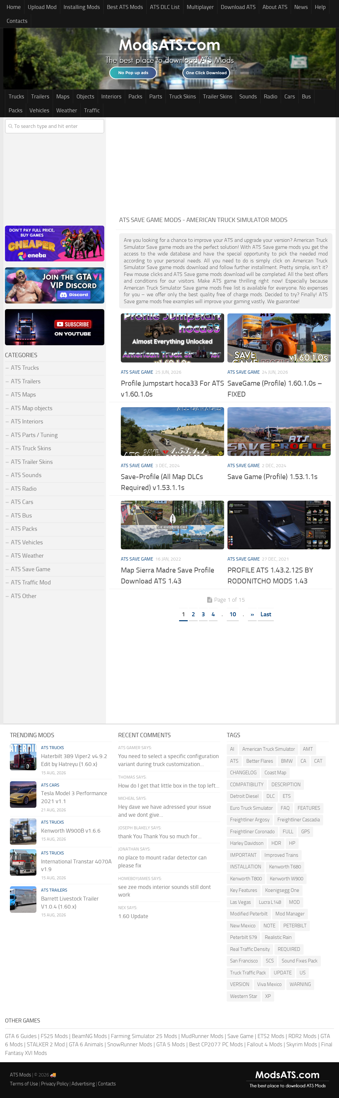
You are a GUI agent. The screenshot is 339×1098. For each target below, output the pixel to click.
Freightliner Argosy (249, 820)
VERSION (239, 984)
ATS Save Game (137, 372)
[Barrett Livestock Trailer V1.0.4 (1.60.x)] (23, 899)
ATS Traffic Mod (31, 582)
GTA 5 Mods (170, 1044)
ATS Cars (22, 502)
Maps (63, 96)
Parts (155, 96)
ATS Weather (27, 555)
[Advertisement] (226, 163)
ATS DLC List (165, 7)
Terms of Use (24, 1084)
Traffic (92, 110)
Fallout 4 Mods (264, 1044)
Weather (66, 110)
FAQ (285, 808)
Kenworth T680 (285, 867)
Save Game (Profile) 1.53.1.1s (272, 476)
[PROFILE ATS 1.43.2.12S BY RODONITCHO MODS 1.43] (279, 525)
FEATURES (309, 808)
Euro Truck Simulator (251, 808)
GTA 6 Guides (21, 1036)
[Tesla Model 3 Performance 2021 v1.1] (23, 794)
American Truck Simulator (268, 749)
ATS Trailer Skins (32, 462)
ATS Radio (24, 488)
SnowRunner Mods (129, 1044)
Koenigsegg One (282, 890)
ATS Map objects (31, 408)
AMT (308, 749)
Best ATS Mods (125, 7)
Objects (85, 96)
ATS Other (23, 596)
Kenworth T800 (246, 879)
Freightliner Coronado (252, 832)
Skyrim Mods (301, 1044)
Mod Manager (290, 914)
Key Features (243, 890)
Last (266, 614)
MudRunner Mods (202, 1036)
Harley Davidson (247, 843)
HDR (276, 843)
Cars (289, 96)
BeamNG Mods (89, 1036)
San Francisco (244, 961)
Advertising (83, 1084)
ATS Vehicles (27, 542)
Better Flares (259, 761)
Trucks (16, 96)
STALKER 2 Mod (46, 1044)
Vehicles (39, 110)
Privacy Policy (55, 1084)
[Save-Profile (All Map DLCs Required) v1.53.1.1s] (172, 431)
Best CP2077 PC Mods (216, 1044)
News (301, 7)
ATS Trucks (25, 367)
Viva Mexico (269, 984)
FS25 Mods (54, 1036)
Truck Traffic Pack (248, 973)
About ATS (275, 7)
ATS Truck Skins (31, 448)
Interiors (111, 96)
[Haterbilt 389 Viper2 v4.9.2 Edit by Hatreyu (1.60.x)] (23, 757)
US (303, 973)
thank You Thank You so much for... (160, 836)
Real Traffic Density (250, 949)
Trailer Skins (217, 96)
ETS (287, 796)
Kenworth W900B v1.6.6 (71, 830)
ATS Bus (21, 515)
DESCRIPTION (286, 785)
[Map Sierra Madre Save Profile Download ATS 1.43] (172, 525)
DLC (270, 796)
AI (232, 749)
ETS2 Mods (271, 1036)
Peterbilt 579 (243, 937)
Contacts (17, 21)
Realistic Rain (278, 937)
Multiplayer (200, 7)
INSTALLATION (245, 867)
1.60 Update (133, 916)
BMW (287, 761)
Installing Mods (82, 7)
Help (320, 7)
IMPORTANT (243, 855)
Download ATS (238, 7)
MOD (294, 902)
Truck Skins (182, 96)
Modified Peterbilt (248, 914)
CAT (318, 761)
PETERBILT (295, 926)
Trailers (40, 96)
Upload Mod (42, 7)
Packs (135, 96)
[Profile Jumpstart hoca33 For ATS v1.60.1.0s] (172, 337)
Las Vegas (240, 902)
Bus (306, 96)
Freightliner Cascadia (298, 820)
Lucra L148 (270, 902)
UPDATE (283, 973)
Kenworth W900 (286, 879)
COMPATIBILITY (247, 785)
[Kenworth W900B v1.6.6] (23, 831)
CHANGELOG (243, 773)
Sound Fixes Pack (299, 961)
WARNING (300, 984)
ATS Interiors (27, 421)
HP (292, 843)
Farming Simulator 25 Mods (144, 1036)
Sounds (248, 96)
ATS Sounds (26, 475)
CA (303, 761)
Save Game (240, 1036)
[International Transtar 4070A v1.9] (23, 862)
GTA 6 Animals (86, 1044)
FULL (288, 832)
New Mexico (243, 926)
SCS (270, 961)
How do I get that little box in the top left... (168, 785)
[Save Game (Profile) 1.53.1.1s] (279, 431)
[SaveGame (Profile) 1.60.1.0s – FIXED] (279, 337)
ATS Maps (23, 394)
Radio (270, 96)
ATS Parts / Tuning (34, 435)
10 (232, 614)
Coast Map (275, 773)
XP (268, 996)
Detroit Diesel (244, 796)
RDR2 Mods (302, 1036)
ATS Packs (24, 528)
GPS (305, 832)
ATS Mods (20, 1075)
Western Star (243, 996)
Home (14, 7)
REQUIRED (289, 949)
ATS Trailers (25, 381)
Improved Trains (281, 855)
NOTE (269, 926)
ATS (234, 761)
